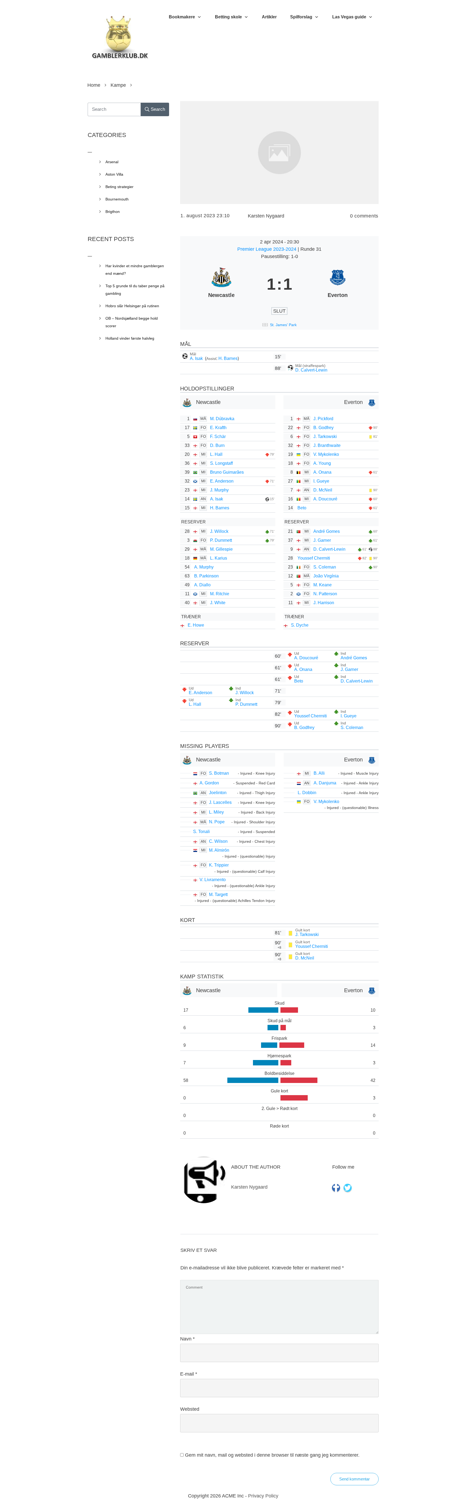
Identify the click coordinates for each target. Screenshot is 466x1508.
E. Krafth (218, 427)
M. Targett (218, 894)
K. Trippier (219, 865)
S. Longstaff (221, 463)
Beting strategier (119, 187)
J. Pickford (323, 418)
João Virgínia (326, 576)
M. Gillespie (221, 549)
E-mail (188, 1374)
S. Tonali (201, 831)
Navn (187, 1339)
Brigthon (112, 211)
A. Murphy (204, 567)
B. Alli (319, 773)
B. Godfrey (323, 427)
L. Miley (216, 812)
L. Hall (216, 454)
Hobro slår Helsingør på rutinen (132, 306)
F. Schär (218, 436)
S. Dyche (300, 625)
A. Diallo (202, 585)
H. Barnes (228, 358)
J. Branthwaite (327, 445)
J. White (217, 602)
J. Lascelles (220, 802)
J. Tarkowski (325, 436)
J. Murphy (219, 490)
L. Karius (218, 558)
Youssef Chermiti (313, 558)
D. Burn (217, 445)
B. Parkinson (206, 576)
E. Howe (196, 625)
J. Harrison (323, 602)
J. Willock (219, 531)
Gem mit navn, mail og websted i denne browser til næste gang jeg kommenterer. (272, 1455)
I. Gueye (321, 481)
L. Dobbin (307, 792)
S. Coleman (324, 567)
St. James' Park (283, 325)
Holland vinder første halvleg (129, 338)
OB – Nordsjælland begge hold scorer (131, 322)
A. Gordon (209, 783)
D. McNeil (322, 490)
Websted (189, 1409)
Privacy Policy (263, 1496)
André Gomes (326, 531)
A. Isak (197, 358)
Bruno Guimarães (227, 472)
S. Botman (219, 773)
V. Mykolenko (326, 454)
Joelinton (218, 792)
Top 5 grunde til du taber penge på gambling (135, 290)
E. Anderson (222, 481)
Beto (301, 508)
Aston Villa (114, 174)
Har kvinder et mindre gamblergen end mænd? (134, 270)
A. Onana (322, 472)
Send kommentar (354, 1479)
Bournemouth (117, 199)
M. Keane (322, 585)
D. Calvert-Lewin (311, 370)
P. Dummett (221, 540)
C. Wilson (218, 841)
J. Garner (322, 540)
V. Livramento (213, 879)
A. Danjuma (325, 783)
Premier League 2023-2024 (267, 249)
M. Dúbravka (222, 418)
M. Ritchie (219, 593)
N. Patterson (325, 593)
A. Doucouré (325, 499)
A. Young (322, 463)
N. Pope (217, 822)
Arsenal (111, 162)
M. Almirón (219, 850)
